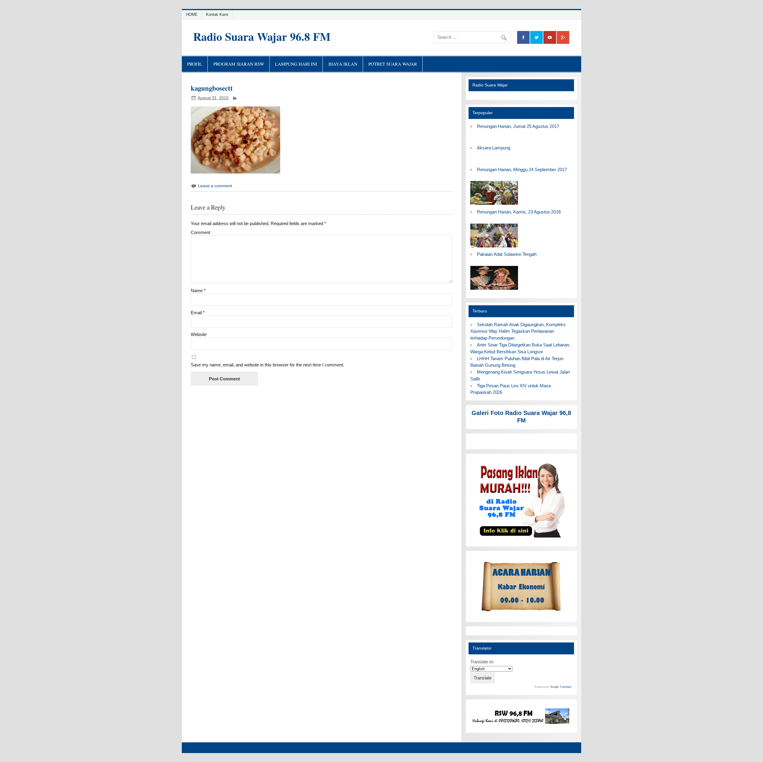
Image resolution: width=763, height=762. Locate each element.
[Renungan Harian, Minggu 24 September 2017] (494, 204)
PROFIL (194, 64)
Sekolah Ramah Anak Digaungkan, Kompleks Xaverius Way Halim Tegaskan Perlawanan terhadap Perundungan (517, 331)
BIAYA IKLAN (342, 64)
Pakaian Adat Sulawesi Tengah (506, 254)
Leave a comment (215, 186)
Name (198, 290)
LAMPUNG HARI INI (296, 64)
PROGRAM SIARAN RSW (238, 64)
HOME (192, 14)
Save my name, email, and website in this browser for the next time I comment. (267, 365)
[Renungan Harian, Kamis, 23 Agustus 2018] (494, 247)
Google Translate (560, 686)
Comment (200, 232)
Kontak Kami (217, 14)
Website (199, 334)
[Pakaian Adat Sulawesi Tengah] (494, 289)
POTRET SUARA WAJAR (392, 64)
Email (198, 312)
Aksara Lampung (493, 147)
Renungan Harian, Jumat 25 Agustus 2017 (518, 126)
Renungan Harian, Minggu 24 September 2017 (522, 169)
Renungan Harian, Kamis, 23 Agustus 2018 (519, 211)
